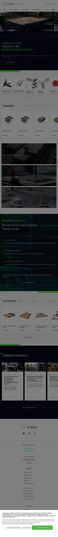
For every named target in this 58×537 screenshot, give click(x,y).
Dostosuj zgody (27, 527)
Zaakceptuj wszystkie (42, 527)
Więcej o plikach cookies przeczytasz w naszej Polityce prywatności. (17, 523)
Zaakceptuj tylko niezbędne (13, 527)
